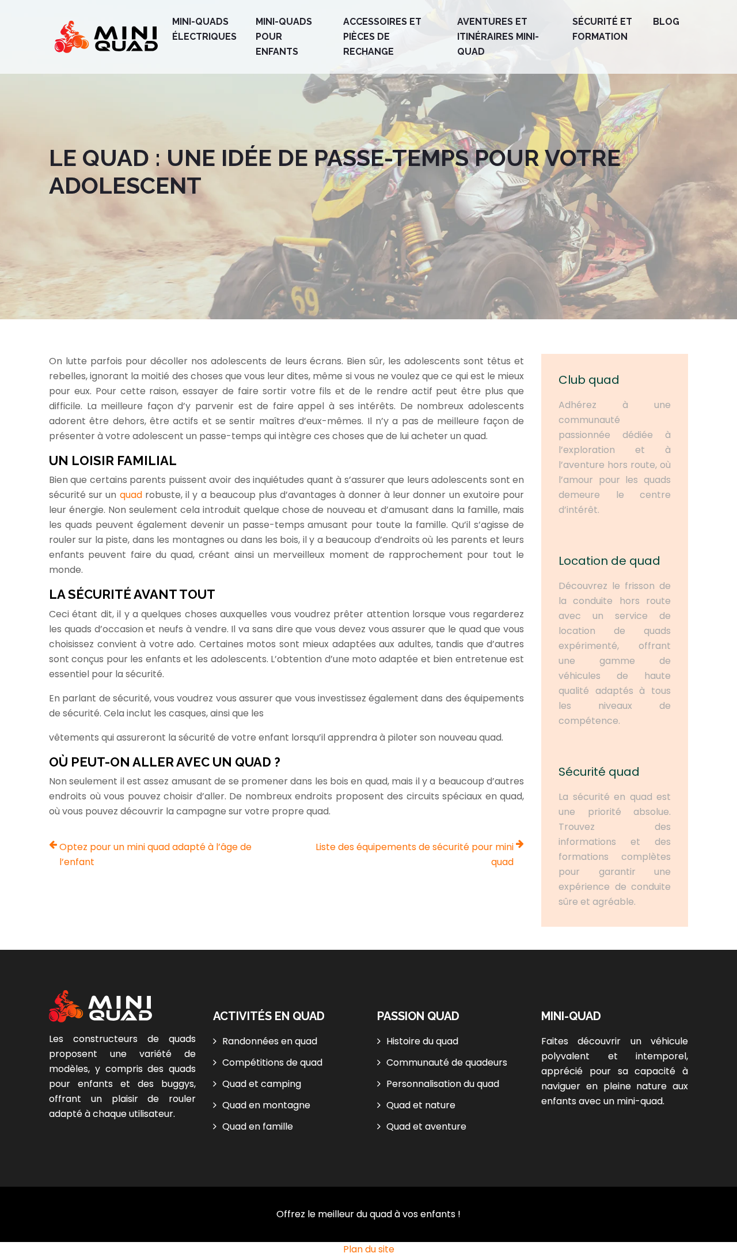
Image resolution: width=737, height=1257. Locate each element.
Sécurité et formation (602, 29)
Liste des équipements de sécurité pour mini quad (415, 854)
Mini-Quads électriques (204, 29)
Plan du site (368, 1249)
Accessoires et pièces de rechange (382, 36)
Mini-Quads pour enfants (284, 36)
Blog (666, 21)
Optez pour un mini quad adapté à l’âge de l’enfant (155, 854)
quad (132, 494)
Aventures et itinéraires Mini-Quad (498, 36)
